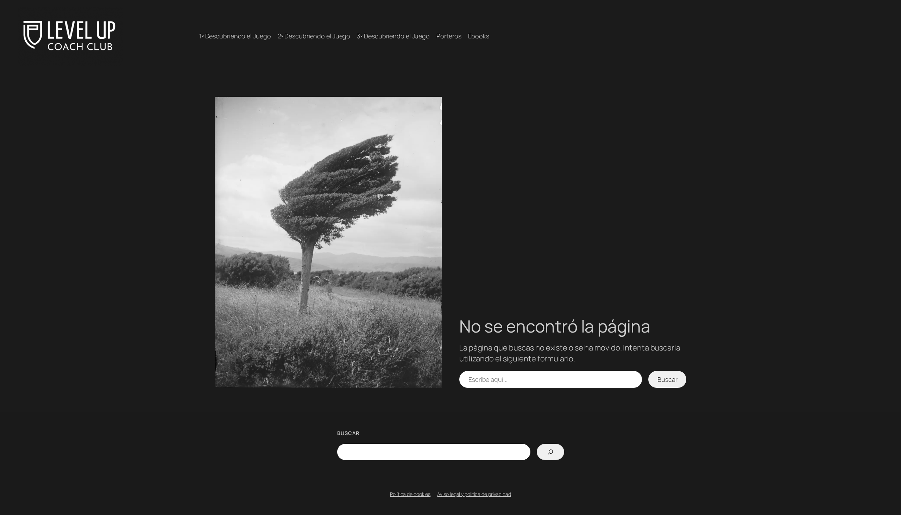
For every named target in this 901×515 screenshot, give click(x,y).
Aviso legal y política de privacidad (474, 494)
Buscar (667, 379)
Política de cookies (410, 494)
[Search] (550, 452)
